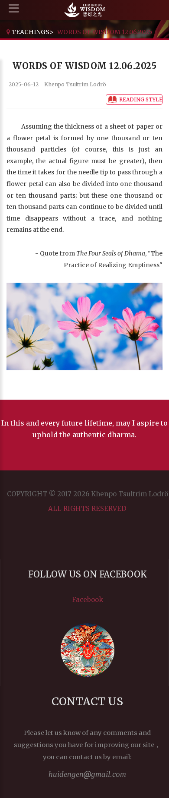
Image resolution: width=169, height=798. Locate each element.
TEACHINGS (30, 32)
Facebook (87, 600)
